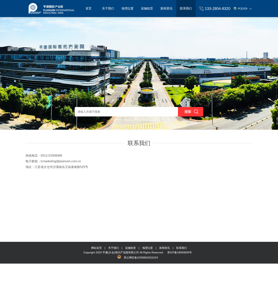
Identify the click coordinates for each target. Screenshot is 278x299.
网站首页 (96, 247)
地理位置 (127, 8)
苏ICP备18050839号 (179, 252)
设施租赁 (147, 8)
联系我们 (186, 8)
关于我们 (108, 8)
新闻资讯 (166, 8)
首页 (88, 8)
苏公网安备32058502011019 (141, 257)
